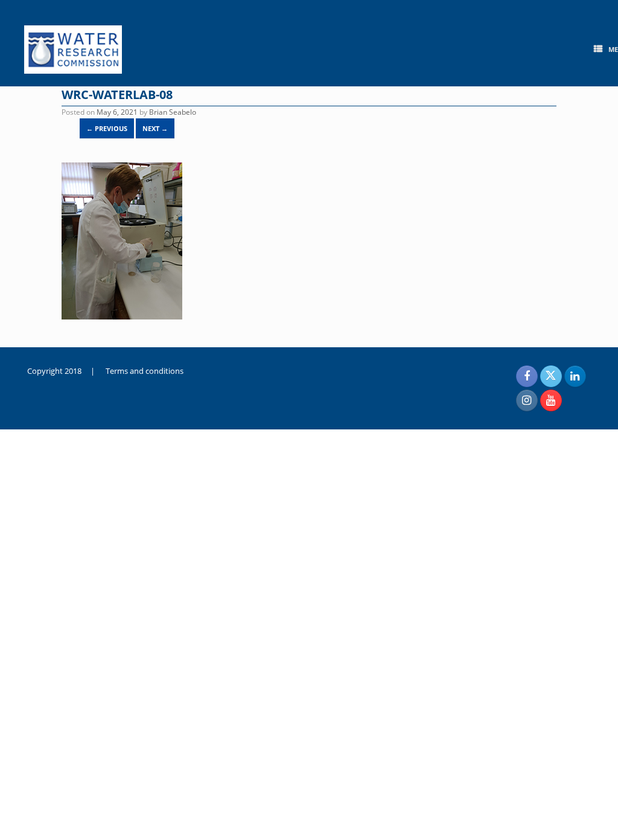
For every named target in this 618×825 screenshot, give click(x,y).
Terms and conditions (144, 370)
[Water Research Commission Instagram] (527, 400)
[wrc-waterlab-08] (122, 316)
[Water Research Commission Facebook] (527, 376)
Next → (155, 128)
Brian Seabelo (172, 112)
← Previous (106, 128)
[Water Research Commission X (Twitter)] (551, 376)
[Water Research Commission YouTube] (551, 400)
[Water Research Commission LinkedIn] (575, 376)
